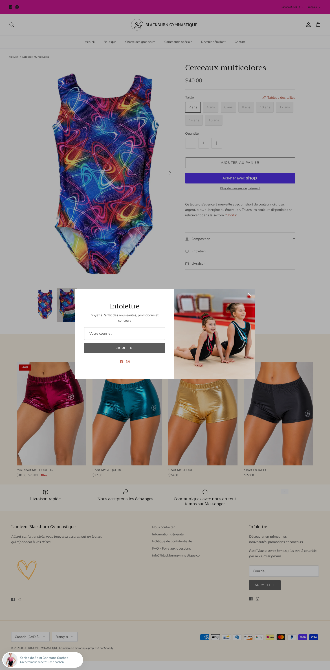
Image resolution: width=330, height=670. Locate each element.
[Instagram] (128, 361)
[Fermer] (249, 294)
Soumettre (124, 348)
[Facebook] (121, 361)
